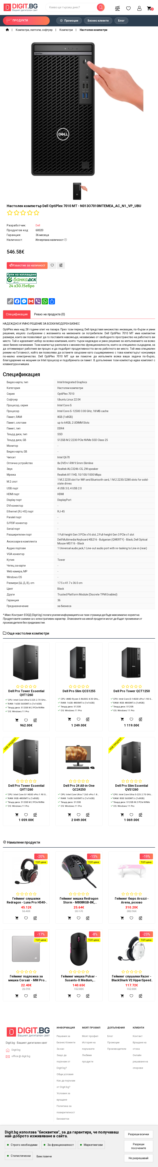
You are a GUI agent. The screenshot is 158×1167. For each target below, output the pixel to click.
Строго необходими (24, 1145)
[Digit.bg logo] (28, 1033)
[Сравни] (117, 7)
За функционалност (60, 1145)
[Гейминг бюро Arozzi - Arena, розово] (132, 871)
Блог (121, 20)
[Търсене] (101, 7)
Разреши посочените (138, 1146)
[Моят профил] (139, 7)
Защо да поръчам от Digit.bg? (63, 1061)
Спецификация (17, 314)
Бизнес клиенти (98, 20)
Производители (116, 1048)
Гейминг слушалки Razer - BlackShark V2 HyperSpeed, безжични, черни (132, 980)
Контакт (138, 1036)
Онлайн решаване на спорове (140, 1061)
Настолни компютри (93, 29)
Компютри (66, 29)
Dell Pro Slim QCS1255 (79, 691)
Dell (38, 225)
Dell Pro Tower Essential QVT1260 (26, 693)
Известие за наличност (28, 265)
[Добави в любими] (52, 265)
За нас (60, 1048)
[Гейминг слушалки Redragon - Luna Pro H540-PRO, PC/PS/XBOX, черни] (26, 871)
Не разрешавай (138, 1158)
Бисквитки (63, 1118)
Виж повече (44, 1156)
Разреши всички (138, 1134)
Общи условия (65, 1074)
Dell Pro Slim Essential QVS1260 (131, 787)
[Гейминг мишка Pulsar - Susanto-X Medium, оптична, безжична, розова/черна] (79, 949)
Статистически (21, 1156)
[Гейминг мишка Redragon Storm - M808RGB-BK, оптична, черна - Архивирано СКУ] (79, 871)
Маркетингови (93, 1145)
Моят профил (90, 1036)
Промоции (71, 20)
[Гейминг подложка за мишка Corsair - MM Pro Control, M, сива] (26, 949)
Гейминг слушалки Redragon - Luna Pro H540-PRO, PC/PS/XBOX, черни (26, 902)
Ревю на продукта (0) (49, 314)
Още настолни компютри (27, 633)
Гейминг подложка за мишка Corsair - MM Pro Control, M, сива (26, 980)
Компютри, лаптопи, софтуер (34, 29)
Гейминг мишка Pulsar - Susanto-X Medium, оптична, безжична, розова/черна (79, 982)
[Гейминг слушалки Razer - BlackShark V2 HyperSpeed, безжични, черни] (132, 949)
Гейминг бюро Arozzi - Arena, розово (132, 900)
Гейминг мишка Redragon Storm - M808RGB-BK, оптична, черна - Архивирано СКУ (79, 904)
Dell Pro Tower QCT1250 (131, 691)
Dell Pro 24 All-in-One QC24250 (79, 787)
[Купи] (17, 918)
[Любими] (128, 7)
